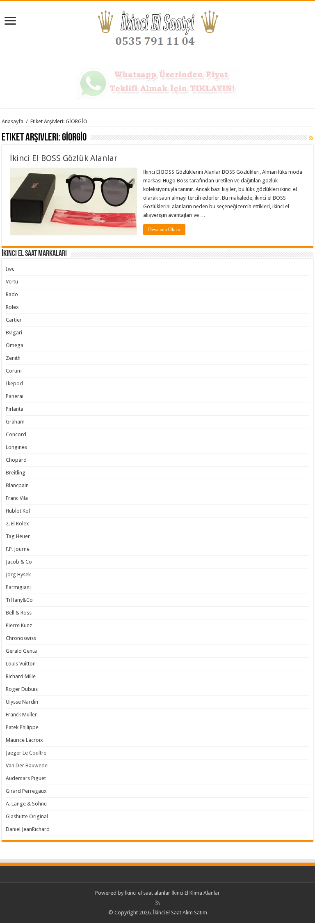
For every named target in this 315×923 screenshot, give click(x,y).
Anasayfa (12, 121)
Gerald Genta (21, 651)
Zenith (13, 358)
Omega (14, 345)
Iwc (10, 269)
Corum (14, 371)
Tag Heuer (18, 536)
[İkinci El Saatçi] (157, 32)
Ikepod (14, 383)
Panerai (14, 396)
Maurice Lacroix (24, 740)
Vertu (12, 282)
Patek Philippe (22, 727)
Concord (16, 434)
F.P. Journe (18, 549)
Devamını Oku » (164, 229)
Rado (12, 294)
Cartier (14, 320)
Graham (15, 422)
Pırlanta (14, 409)
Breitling (15, 473)
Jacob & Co (19, 562)
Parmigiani (18, 587)
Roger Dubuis (22, 689)
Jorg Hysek (18, 574)
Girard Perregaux (26, 791)
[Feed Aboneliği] (311, 138)
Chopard (16, 460)
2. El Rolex (17, 523)
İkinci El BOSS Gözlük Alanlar (63, 158)
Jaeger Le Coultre (26, 753)
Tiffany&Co (19, 600)
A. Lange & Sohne (26, 804)
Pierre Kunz (19, 625)
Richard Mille (21, 676)
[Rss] (158, 903)
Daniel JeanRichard (28, 829)
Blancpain (17, 485)
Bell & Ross (19, 613)
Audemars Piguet (26, 778)
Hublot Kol (18, 511)
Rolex (12, 307)
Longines (16, 447)
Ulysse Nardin (22, 702)
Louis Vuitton (21, 664)
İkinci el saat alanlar (147, 893)
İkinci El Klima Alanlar (195, 893)
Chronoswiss (21, 638)
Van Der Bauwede (27, 765)
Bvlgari (14, 332)
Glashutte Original (27, 816)
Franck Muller (21, 714)
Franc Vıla (17, 498)
